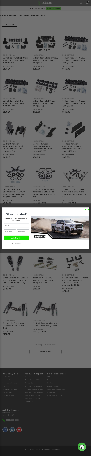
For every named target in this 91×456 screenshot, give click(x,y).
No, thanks (16, 244)
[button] (82, 447)
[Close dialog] (87, 209)
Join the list (16, 238)
